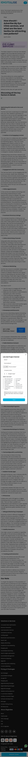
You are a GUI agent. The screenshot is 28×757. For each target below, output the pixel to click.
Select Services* (7, 376)
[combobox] (5, 367)
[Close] (26, 354)
